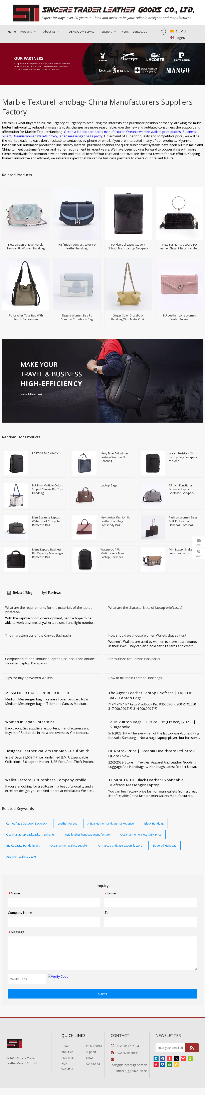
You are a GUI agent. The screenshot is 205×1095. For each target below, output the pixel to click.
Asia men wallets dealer (21, 856)
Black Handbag (154, 823)
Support (91, 1052)
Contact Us (93, 1063)
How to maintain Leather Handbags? (135, 678)
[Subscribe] (192, 1047)
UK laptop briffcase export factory (120, 845)
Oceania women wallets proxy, (36, 136)
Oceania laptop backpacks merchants (30, 834)
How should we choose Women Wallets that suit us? (147, 635)
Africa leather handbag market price (110, 823)
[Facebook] (162, 1058)
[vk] (183, 1058)
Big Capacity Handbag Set (23, 845)
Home (65, 1046)
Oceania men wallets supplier (69, 845)
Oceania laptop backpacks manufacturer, (95, 132)
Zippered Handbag (164, 845)
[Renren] (162, 1064)
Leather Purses (67, 823)
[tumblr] (169, 1058)
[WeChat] (190, 1058)
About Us (67, 1052)
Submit (102, 994)
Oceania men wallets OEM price (140, 834)
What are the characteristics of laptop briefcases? (145, 607)
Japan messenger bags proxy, (81, 136)
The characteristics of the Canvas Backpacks (38, 635)
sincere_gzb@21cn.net (132, 1071)
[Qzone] (176, 1064)
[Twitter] (176, 1058)
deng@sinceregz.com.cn (129, 1065)
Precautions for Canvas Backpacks (134, 659)
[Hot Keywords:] (162, 31)
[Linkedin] (156, 1058)
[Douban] (169, 1064)
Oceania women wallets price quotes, (154, 132)
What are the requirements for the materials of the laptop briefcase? (48, 609)
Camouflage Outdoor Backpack (26, 823)
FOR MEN (67, 1058)
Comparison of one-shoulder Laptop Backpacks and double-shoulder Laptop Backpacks (50, 661)
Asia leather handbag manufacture (87, 834)
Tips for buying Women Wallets (29, 678)
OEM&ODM (94, 1046)
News (89, 1058)
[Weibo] (156, 1064)
